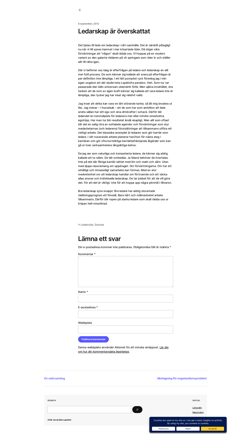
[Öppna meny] (79, 10)
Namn (83, 292)
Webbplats (85, 322)
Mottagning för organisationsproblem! (182, 378)
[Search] (137, 409)
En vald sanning (54, 378)
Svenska (99, 224)
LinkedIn (197, 407)
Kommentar (87, 254)
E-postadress (88, 307)
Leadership (87, 224)
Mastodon (198, 412)
